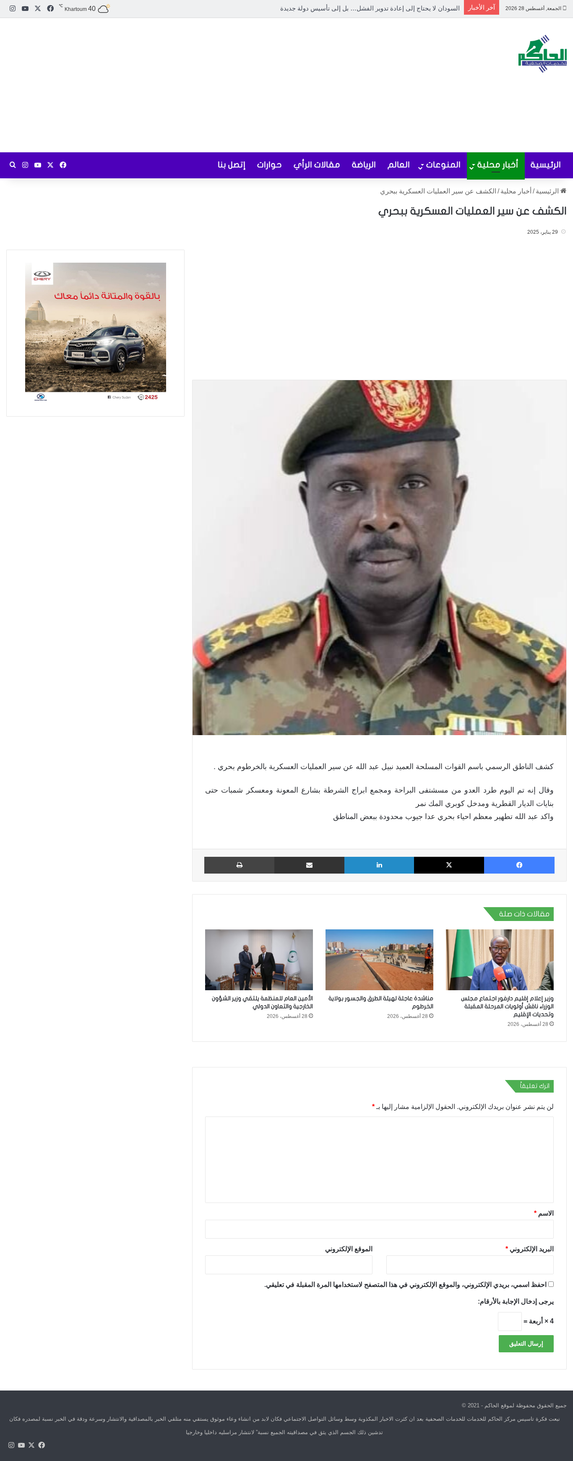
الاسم (544, 1213)
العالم (399, 164)
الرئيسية (546, 164)
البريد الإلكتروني (529, 1248)
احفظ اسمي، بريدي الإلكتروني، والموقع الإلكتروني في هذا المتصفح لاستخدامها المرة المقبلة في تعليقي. (405, 1284)
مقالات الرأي (317, 164)
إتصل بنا (231, 164)
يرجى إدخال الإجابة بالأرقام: (516, 1301)
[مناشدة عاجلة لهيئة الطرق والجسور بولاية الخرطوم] (379, 959)
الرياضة (364, 164)
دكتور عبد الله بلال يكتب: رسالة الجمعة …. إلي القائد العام (383, 8)
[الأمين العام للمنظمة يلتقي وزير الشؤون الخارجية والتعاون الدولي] (259, 959)
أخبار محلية (497, 164)
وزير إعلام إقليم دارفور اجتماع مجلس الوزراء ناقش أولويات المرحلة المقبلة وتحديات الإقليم (507, 1006)
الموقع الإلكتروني (348, 1248)
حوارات (269, 164)
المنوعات (443, 164)
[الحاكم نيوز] (542, 54)
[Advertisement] (191, 85)
